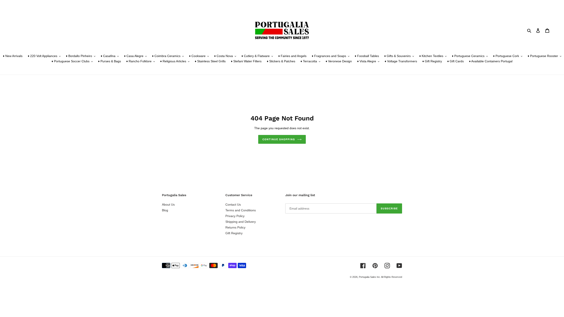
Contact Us (233, 204)
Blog (165, 210)
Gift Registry (234, 233)
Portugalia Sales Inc (369, 277)
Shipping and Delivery (240, 221)
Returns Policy (235, 227)
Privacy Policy (235, 216)
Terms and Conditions (240, 210)
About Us (168, 204)
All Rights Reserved (391, 277)
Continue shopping (278, 139)
